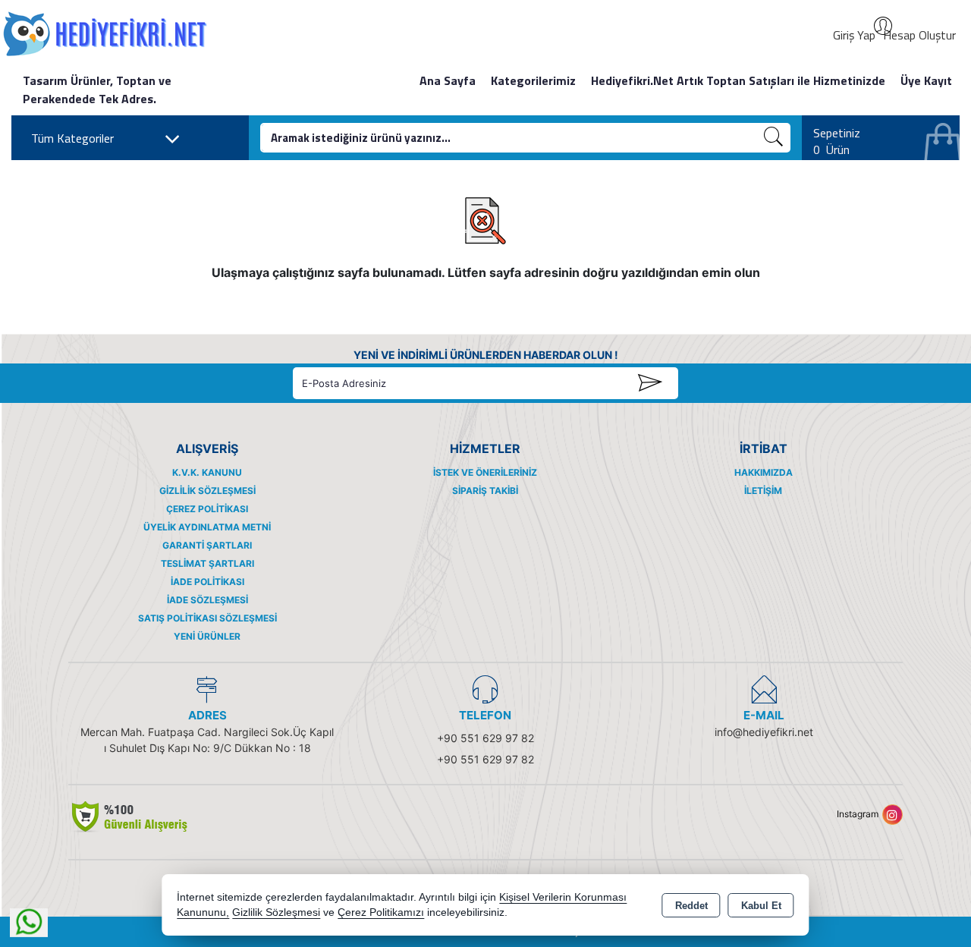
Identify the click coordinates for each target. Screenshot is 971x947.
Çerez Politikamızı (381, 912)
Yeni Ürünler (207, 636)
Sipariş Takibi (485, 490)
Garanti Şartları (207, 545)
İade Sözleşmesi (207, 600)
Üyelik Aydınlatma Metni (207, 527)
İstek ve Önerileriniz (485, 472)
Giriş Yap (854, 35)
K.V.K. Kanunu (207, 472)
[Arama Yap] (773, 138)
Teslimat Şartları (207, 563)
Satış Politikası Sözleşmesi (207, 618)
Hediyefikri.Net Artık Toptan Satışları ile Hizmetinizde (738, 80)
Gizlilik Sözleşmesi (207, 490)
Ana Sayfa (448, 80)
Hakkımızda (763, 472)
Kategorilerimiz (533, 80)
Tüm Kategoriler (72, 138)
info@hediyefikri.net (764, 731)
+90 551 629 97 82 (485, 737)
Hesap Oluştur (919, 35)
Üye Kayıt (926, 80)
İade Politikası (207, 581)
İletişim (763, 490)
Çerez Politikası (207, 508)
